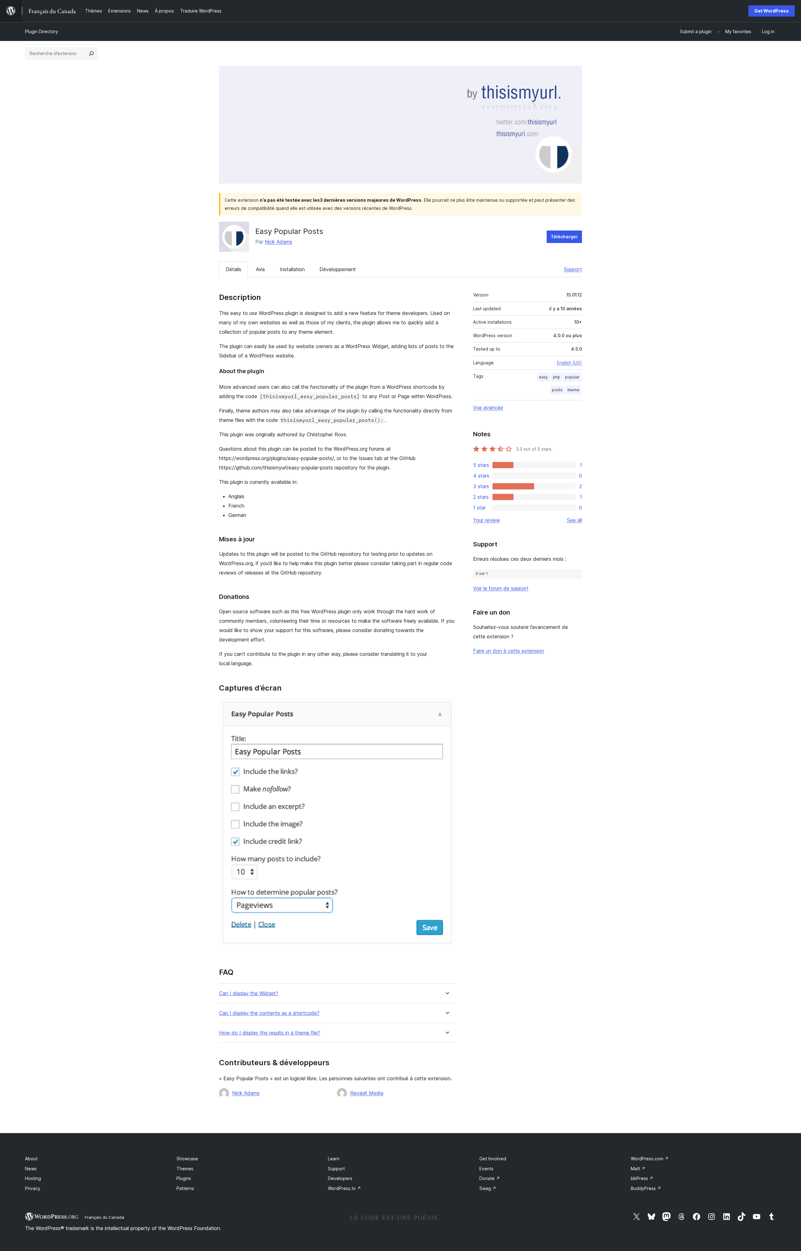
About (31, 1158)
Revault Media (366, 1093)
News (31, 1168)
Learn (333, 1158)
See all (574, 520)
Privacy (32, 1188)
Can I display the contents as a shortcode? (269, 1013)
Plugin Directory (41, 31)
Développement (337, 269)
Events (486, 1168)
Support (573, 269)
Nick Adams (278, 242)
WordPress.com (650, 1158)
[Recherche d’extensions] (91, 53)
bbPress (642, 1178)
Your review (486, 520)
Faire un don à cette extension (508, 651)
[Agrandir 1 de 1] (446, 707)
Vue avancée (488, 407)
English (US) (569, 362)
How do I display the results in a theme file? (269, 1033)
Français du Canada (104, 1217)
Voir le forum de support (500, 588)
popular (572, 377)
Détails (233, 269)
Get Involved (492, 1158)
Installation (292, 269)
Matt (638, 1168)
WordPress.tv (344, 1188)
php (556, 377)
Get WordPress (771, 10)
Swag (487, 1188)
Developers (340, 1178)
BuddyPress (646, 1188)
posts (557, 389)
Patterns (185, 1188)
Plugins (183, 1178)
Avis (260, 269)
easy (543, 377)
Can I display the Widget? (248, 993)
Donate (489, 1178)
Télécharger (564, 236)
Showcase (187, 1158)
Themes (184, 1168)
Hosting (33, 1178)
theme (573, 389)
